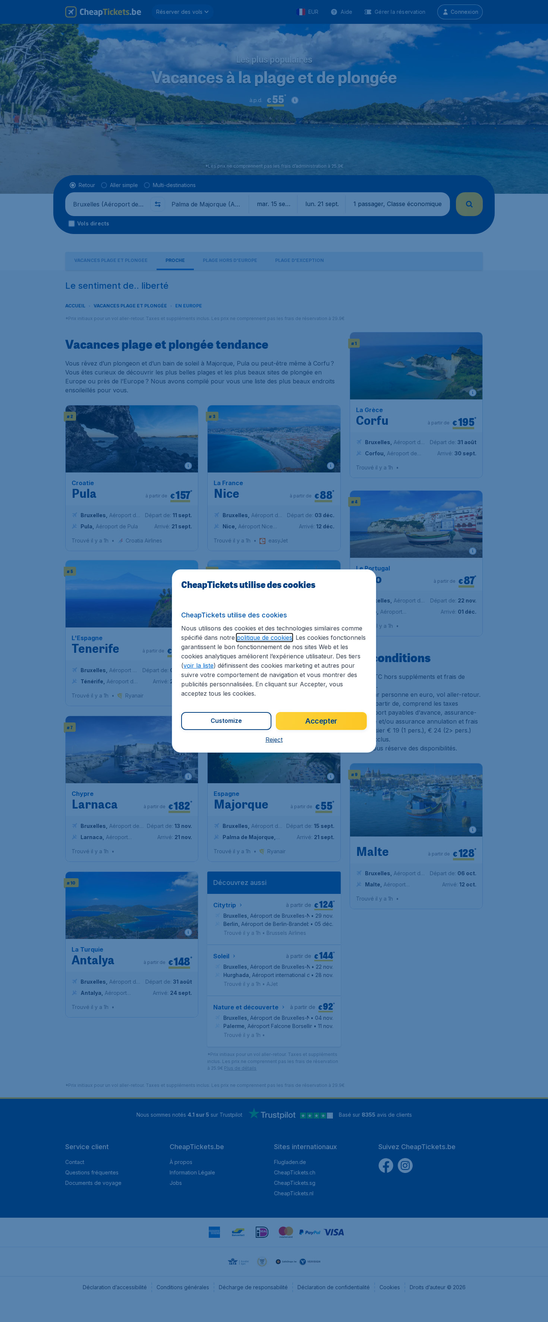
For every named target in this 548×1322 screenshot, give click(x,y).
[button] (274, 739)
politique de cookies (264, 637)
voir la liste (198, 665)
